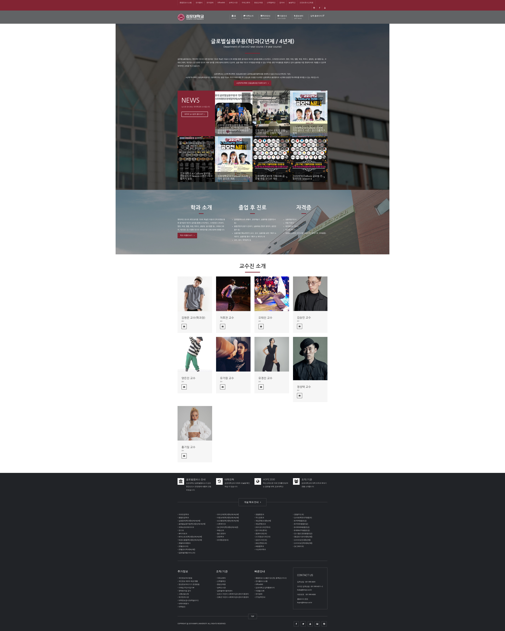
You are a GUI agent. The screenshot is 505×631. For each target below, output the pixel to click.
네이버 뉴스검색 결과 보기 (194, 114)
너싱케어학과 (261, 549)
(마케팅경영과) (223, 540)
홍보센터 (298, 17)
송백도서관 (233, 3)
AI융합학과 (260, 546)
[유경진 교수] (271, 354)
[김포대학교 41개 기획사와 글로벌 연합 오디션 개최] (271, 159)
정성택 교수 (304, 386)
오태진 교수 (265, 317)
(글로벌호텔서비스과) (187, 553)
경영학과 (220, 537)
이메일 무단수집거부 (186, 587)
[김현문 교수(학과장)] (195, 293)
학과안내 (265, 17)
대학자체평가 (184, 604)
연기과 (181, 530)
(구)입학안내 (260, 597)
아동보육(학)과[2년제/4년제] (228, 518)
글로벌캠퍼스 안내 (196, 479)
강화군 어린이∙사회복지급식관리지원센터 (233, 597)
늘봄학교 (292, 3)
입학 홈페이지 (316, 16)
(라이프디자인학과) (263, 527)
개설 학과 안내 (252, 502)
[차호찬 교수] (233, 293)
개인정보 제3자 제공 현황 (188, 581)
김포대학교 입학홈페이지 (265, 587)
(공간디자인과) (261, 540)
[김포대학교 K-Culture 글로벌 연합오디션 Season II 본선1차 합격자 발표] (196, 161)
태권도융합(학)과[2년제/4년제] (190, 540)
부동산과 (220, 530)
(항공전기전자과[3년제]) (303, 537)
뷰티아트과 (183, 534)
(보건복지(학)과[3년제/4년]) (227, 527)
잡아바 (282, 3)
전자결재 (210, 3)
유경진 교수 (265, 378)
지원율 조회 (260, 591)
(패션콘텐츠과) (261, 543)
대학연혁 (229, 479)
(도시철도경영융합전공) (303, 534)
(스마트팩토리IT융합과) (303, 518)
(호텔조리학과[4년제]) (187, 549)
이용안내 (282, 17)
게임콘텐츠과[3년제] (263, 521)
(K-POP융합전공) (300, 521)
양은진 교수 (188, 378)
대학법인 (182, 607)
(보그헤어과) (299, 546)
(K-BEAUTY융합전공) (302, 530)
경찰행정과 (260, 514)
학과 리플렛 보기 (186, 235)
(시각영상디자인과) (263, 537)
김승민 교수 (304, 317)
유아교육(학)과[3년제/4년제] (228, 514)
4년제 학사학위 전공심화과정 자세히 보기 (251, 83)
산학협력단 (271, 3)
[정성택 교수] (310, 358)
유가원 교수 (227, 378)
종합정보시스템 (186, 3)
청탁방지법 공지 (185, 591)
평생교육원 (258, 3)
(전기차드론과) (261, 530)
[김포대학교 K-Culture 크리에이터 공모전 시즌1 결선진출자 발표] (308, 115)
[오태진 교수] (271, 293)
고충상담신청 (184, 594)
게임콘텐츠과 (261, 524)
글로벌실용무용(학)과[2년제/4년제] (192, 524)
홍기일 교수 (188, 447)
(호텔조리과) (183, 546)
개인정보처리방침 (185, 578)
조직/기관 (307, 479)
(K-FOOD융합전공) (301, 524)
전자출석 (199, 3)
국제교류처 (246, 3)
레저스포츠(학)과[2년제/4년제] (190, 537)
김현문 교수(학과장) (193, 317)
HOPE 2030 (269, 479)
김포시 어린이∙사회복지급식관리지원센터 (233, 594)
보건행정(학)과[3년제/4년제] (228, 521)
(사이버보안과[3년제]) (302, 540)
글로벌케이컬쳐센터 (225, 591)
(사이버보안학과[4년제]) (303, 543)
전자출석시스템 (261, 581)
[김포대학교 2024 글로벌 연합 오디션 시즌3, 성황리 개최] (271, 113)
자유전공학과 (184, 514)
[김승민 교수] (310, 293)
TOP (252, 616)
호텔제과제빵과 (185, 543)
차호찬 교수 (227, 317)
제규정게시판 (184, 597)
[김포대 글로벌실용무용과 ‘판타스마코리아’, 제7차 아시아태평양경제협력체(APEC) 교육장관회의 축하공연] (233, 113)
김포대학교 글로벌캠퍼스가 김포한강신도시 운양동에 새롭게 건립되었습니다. (198, 486)
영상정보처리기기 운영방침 (189, 584)
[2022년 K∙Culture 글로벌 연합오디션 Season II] (308, 159)
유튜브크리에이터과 (186, 527)
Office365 (221, 3)
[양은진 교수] (195, 354)
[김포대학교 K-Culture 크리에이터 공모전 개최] (233, 159)
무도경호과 (260, 518)
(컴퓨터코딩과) (261, 534)
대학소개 (248, 17)
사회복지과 (221, 524)
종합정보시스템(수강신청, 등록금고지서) (271, 578)
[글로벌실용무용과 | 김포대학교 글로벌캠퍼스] (191, 17)
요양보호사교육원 (306, 3)
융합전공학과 (184, 518)
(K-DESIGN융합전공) (302, 527)
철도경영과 (221, 534)
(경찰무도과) (299, 514)
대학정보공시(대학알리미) (189, 600)
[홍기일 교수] (195, 423)
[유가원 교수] (233, 354)
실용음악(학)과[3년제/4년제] (189, 521)
